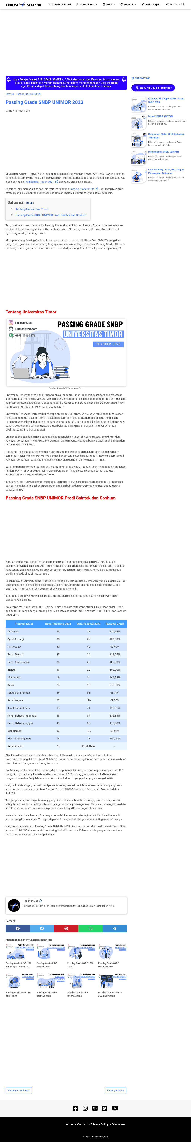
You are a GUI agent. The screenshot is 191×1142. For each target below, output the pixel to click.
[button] (9, 199)
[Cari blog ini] (183, 4)
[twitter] (42, 928)
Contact (82, 1124)
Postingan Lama (115, 1090)
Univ (109, 4)
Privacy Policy (100, 1124)
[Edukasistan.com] (23, 5)
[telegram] (115, 928)
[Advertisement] (95, 41)
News (173, 4)
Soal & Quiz (153, 4)
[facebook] (18, 928)
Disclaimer (118, 1124)
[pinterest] (66, 928)
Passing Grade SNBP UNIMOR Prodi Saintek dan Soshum (51, 215)
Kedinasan (87, 4)
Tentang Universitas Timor (32, 209)
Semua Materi (61, 4)
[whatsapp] (90, 928)
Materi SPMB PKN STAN (160, 116)
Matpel (129, 4)
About (70, 1124)
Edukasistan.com (100, 1136)
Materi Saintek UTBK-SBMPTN (163, 152)
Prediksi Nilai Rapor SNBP (39, 181)
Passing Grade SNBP (82, 188)
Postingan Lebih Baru (19, 1090)
